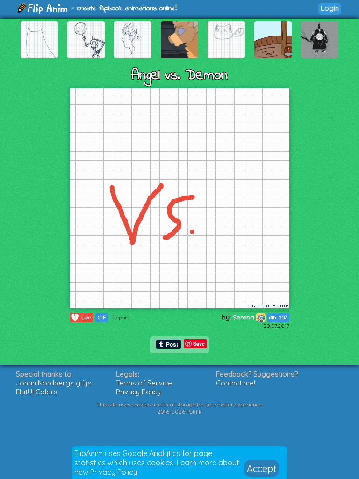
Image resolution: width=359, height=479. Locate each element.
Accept (261, 468)
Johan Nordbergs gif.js (54, 382)
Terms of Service (144, 382)
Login (330, 8)
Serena (244, 317)
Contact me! (235, 382)
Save (199, 343)
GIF (102, 317)
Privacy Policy (113, 472)
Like (82, 317)
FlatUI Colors (36, 391)
